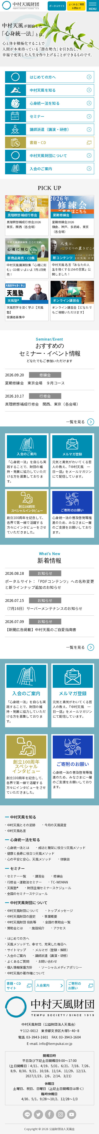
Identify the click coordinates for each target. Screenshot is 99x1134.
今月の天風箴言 (55, 825)
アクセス (59, 928)
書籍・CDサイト (14, 985)
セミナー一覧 (16, 876)
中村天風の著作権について (26, 973)
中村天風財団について (23, 910)
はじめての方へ (18, 938)
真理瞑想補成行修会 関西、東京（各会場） (42, 404)
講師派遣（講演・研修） (52, 955)
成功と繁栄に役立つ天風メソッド (62, 847)
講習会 (39, 876)
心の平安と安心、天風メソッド (29, 859)
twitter (38, 1114)
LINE (27, 1114)
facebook (49, 1114)
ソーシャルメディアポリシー (61, 967)
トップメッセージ (60, 910)
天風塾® (12, 888)
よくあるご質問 (18, 961)
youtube (71, 1114)
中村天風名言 (16, 830)
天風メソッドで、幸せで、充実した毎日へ (37, 944)
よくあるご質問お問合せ (76, 6)
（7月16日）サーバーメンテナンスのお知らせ (44, 608)
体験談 (65, 859)
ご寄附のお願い (74, 985)
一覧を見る (75, 421)
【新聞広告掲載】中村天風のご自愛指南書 (40, 629)
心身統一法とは (18, 847)
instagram (60, 1114)
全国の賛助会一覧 (57, 922)
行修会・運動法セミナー (24, 882)
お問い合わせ (47, 961)
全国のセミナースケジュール (27, 893)
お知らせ (45, 573)
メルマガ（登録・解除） (52, 950)
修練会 (45, 375)
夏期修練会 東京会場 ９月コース (35, 383)
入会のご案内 (16, 955)
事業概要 (50, 916)
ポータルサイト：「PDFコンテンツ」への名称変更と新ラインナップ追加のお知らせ (49, 584)
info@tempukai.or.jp (55, 1043)
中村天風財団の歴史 (21, 916)
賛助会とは (15, 928)
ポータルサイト (57, 6)
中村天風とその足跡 (21, 825)
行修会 (45, 396)
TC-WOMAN (59, 882)
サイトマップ (16, 950)
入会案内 (43, 985)
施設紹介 (38, 928)
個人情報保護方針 (19, 967)
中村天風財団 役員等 (21, 922)
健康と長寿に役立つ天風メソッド (31, 853)
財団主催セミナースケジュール (49, 888)
